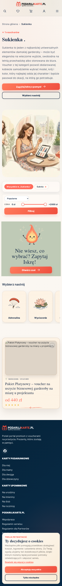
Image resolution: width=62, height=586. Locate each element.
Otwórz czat (28, 270)
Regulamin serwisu (12, 524)
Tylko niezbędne (31, 577)
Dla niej (6, 465)
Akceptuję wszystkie (31, 569)
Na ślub (6, 501)
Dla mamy (7, 469)
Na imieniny (8, 497)
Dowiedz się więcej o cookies (19, 562)
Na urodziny (8, 492)
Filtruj (31, 210)
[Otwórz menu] (57, 11)
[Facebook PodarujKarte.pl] (5, 451)
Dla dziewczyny (10, 479)
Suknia (41, 186)
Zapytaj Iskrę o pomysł (28, 86)
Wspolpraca (8, 519)
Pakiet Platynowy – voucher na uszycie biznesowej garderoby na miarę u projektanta (29, 388)
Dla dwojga (8, 474)
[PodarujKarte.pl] (31, 4)
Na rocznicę (8, 506)
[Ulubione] (18, 11)
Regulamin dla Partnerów (15, 528)
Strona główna (10, 24)
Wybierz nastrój (31, 95)
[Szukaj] (5, 11)
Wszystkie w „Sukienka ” (19, 186)
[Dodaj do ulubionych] (52, 345)
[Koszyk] (31, 11)
